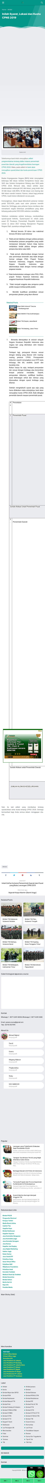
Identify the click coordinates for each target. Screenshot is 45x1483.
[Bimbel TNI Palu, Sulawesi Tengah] (33, 909)
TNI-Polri (29, 1442)
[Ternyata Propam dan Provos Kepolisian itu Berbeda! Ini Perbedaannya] (8, 1185)
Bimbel (28, 1389)
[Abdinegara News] (22, 2)
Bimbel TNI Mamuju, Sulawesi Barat (10, 943)
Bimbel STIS (30, 1410)
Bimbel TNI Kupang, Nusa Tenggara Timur (32, 943)
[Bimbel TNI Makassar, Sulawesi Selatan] (11, 909)
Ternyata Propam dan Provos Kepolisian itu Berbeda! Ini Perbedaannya (27, 1183)
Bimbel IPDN (7, 1395)
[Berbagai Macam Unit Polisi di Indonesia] (8, 1174)
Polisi (4, 1433)
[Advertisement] (22, 53)
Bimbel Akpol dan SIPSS (11, 1392)
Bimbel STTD (7, 1419)
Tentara (5, 1439)
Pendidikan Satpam (32, 1430)
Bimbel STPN (7, 1416)
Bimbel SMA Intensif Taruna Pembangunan (27, 307)
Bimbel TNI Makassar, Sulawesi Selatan (10, 920)
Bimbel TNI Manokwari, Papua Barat (33, 966)
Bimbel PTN (30, 1407)
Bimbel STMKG (7, 1413)
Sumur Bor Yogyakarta (33, 1436)
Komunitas (29, 1425)
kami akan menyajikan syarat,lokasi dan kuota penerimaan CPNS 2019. (22, 170)
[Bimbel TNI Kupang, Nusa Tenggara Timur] (33, 932)
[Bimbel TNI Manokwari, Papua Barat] (33, 955)
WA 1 (5, 1481)
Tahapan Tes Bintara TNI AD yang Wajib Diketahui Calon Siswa (27, 1159)
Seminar (5, 1436)
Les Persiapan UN (8, 1428)
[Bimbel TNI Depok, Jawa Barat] (13, 323)
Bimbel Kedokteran (32, 1398)
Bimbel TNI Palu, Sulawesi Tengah (31, 920)
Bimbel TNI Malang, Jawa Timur (28, 329)
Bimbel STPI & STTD (32, 1413)
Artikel (5, 866)
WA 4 (39, 1481)
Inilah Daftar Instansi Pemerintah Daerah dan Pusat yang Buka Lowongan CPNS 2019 (22, 884)
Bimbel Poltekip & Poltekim (11, 1407)
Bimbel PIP (29, 1401)
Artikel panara (30, 1387)
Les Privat (29, 1428)
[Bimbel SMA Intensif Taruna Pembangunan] (13, 308)
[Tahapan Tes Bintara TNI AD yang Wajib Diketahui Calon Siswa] (8, 1161)
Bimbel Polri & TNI (32, 1404)
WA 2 (17, 1481)
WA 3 (28, 1481)
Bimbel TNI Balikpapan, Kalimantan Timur (11, 966)
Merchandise (7, 1430)
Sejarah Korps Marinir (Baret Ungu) (22, 893)
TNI (4, 1442)
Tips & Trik (29, 1439)
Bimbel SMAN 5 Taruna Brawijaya (29, 314)
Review (28, 1433)
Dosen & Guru (30, 1422)
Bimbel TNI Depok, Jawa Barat (28, 321)
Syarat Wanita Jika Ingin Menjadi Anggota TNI (24, 1196)
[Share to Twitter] (14, 875)
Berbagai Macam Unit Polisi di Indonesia (27, 1171)
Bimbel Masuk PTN (9, 1401)
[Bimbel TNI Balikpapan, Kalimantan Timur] (11, 955)
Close (40, 731)
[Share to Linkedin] (31, 875)
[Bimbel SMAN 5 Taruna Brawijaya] (13, 315)
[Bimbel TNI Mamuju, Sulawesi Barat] (11, 932)
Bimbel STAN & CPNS (10, 1410)
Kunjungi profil (13, 1037)
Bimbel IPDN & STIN (32, 1395)
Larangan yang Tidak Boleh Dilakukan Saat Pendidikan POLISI (26, 1147)
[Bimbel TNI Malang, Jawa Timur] (13, 330)
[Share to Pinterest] (22, 875)
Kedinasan (6, 1425)
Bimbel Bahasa (31, 1392)
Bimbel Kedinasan (8, 1398)
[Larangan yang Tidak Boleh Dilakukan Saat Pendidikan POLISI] (8, 1149)
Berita (5, 1389)
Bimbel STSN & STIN (32, 1416)
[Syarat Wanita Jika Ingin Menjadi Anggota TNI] (8, 1198)
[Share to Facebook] (6, 875)
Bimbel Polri (6, 1404)
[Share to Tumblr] (39, 875)
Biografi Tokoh (7, 1422)
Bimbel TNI (29, 1419)
